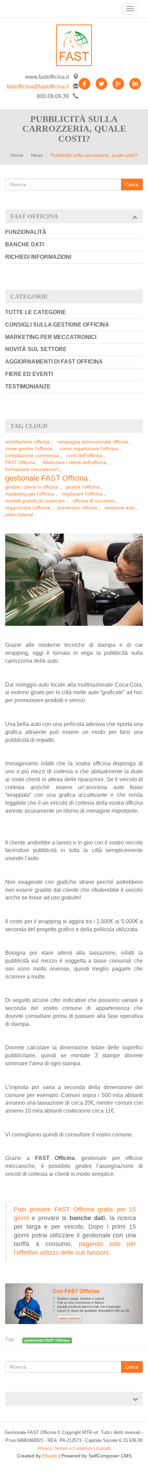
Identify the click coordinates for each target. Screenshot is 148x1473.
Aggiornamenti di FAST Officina (54, 362)
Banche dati (24, 244)
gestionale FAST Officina (46, 478)
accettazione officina (27, 441)
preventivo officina (77, 507)
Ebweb (49, 1455)
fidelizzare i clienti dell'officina (74, 462)
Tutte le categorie (35, 312)
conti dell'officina (84, 455)
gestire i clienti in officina (31, 487)
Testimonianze (28, 386)
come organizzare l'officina (89, 448)
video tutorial (19, 514)
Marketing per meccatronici (50, 337)
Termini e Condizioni (73, 1448)
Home (16, 155)
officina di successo (94, 500)
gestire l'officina (82, 487)
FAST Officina (20, 462)
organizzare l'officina (27, 507)
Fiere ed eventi (29, 374)
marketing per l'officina (29, 494)
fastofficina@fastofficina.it (38, 86)
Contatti (103, 1448)
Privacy (44, 1448)
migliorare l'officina (82, 494)
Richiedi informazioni (38, 257)
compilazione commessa (32, 455)
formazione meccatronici (32, 469)
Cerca (131, 184)
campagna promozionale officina (92, 441)
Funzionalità (25, 232)
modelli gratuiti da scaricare (35, 500)
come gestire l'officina (28, 448)
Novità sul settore (36, 349)
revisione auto (120, 507)
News (37, 155)
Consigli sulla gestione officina (57, 325)
